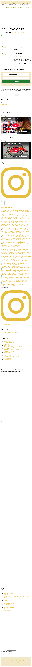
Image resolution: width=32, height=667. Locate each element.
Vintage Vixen (7, 604)
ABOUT (13, 2)
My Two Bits (7, 348)
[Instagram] (9, 7)
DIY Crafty (6, 344)
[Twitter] (28, 7)
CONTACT (6, 3)
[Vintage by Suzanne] (16, 104)
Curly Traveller (7, 608)
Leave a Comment (23, 32)
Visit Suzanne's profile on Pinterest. (9, 332)
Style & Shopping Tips (9, 355)
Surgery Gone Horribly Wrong (11, 356)
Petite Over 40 (7, 594)
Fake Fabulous (7, 610)
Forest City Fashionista (9, 606)
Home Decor (7, 345)
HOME (5, 2)
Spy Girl (6, 601)
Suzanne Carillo (4, 9)
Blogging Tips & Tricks (9, 342)
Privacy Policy (23, 2)
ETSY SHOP (12, 5)
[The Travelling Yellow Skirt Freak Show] (1, 422)
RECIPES (15, 3)
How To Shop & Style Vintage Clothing (13, 347)
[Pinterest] (23, 7)
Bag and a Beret (8, 592)
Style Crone (7, 599)
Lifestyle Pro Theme (15, 660)
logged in (22, 47)
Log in (18, 662)
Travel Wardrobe (8, 358)
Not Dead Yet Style (8, 593)
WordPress (14, 662)
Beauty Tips (7, 341)
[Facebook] (16, 7)
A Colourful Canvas (9, 603)
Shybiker (6, 600)
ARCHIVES (4, 651)
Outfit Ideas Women (9, 351)
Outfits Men (7, 352)
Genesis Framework (24, 660)
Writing (5, 361)
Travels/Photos (7, 359)
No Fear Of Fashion (9, 607)
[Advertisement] (13, 399)
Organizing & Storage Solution (11, 349)
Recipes (6, 354)
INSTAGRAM (24, 5)
